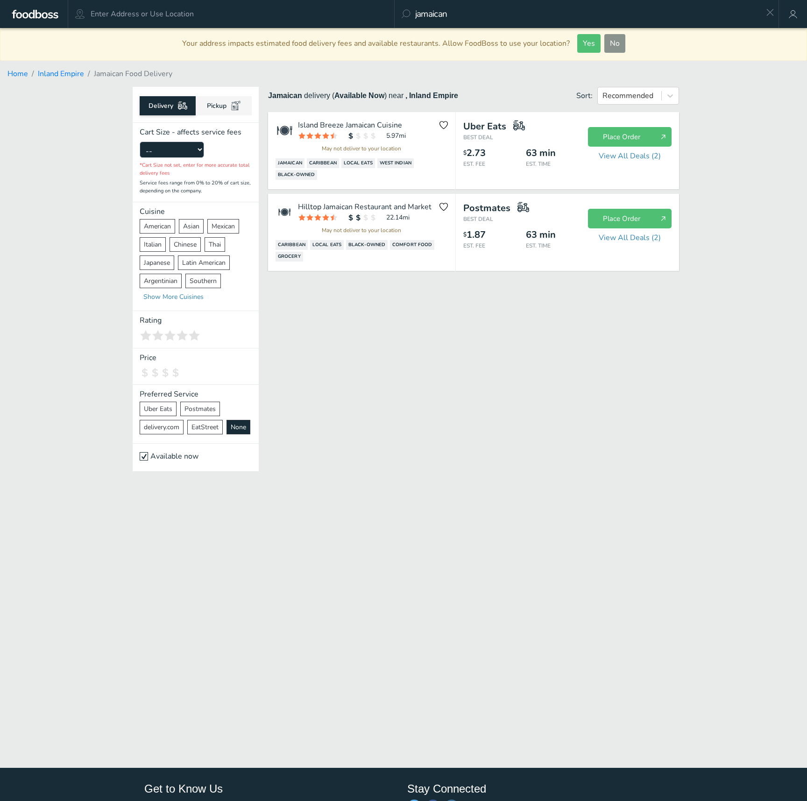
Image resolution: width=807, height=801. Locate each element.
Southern (203, 280)
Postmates (200, 408)
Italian (153, 244)
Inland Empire (61, 74)
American (157, 226)
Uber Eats (158, 408)
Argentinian (160, 280)
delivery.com (161, 427)
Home (17, 74)
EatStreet (205, 427)
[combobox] (587, 14)
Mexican (223, 226)
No (615, 43)
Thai (215, 244)
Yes (589, 43)
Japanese (157, 262)
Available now (174, 456)
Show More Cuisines (173, 296)
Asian (191, 226)
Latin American (204, 262)
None (238, 427)
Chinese (185, 244)
